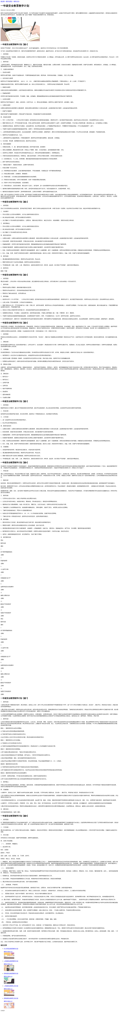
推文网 (3, 1)
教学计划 (16, 1)
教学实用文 (9, 1)
